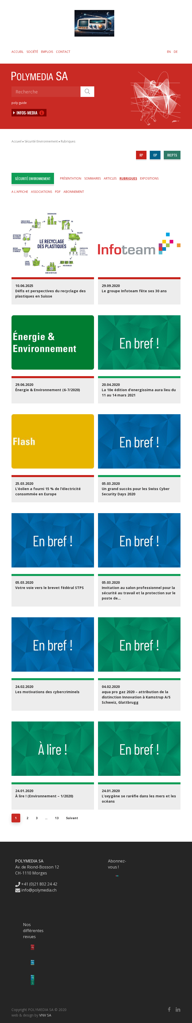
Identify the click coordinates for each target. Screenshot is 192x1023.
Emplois (47, 52)
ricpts (172, 155)
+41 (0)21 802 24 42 (38, 884)
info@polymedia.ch (38, 890)
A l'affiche (20, 192)
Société (32, 52)
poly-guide (19, 103)
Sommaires (92, 178)
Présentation (70, 178)
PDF (57, 192)
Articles (110, 178)
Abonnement (74, 192)
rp (141, 155)
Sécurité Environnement (41, 141)
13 (56, 818)
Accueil (18, 52)
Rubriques (68, 141)
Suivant (72, 818)
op (155, 155)
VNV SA (45, 1015)
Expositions (149, 178)
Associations (41, 192)
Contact (63, 52)
